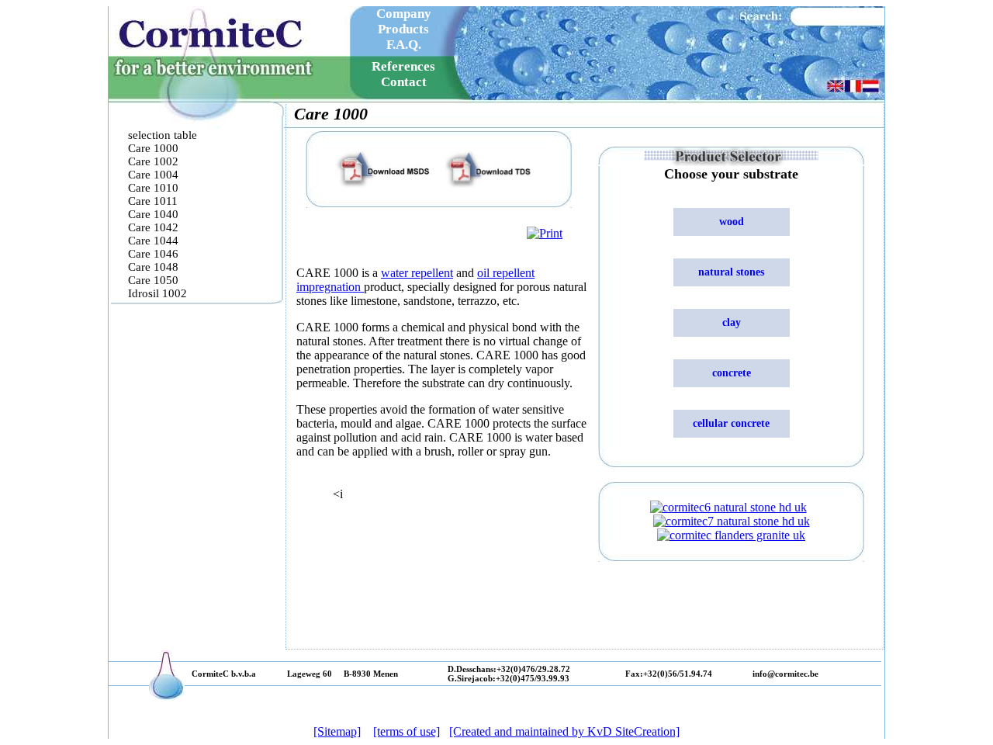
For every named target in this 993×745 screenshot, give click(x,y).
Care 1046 (153, 254)
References (403, 66)
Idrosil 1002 (157, 293)
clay (731, 322)
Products (403, 29)
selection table (162, 135)
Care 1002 (155, 161)
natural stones (731, 272)
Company (403, 13)
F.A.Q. (403, 44)
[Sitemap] (337, 731)
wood (731, 221)
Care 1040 (153, 214)
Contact (404, 81)
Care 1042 (153, 227)
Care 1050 (153, 280)
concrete (731, 373)
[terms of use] (406, 731)
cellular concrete (731, 423)
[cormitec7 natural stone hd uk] (731, 521)
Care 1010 (153, 188)
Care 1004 (153, 174)
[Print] (544, 233)
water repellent (417, 272)
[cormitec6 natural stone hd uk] (728, 507)
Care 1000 (153, 148)
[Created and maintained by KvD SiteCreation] (564, 731)
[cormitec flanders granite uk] (731, 535)
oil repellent (506, 272)
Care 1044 (153, 240)
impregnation (330, 286)
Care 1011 (153, 201)
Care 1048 (153, 267)
